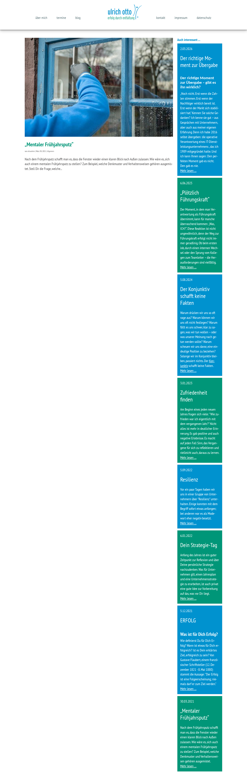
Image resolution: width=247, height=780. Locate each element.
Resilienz (189, 479)
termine (61, 17)
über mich (41, 17)
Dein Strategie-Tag (198, 545)
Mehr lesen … (188, 170)
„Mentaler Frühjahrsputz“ (49, 144)
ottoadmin (31, 151)
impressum (181, 17)
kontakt (160, 17)
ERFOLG (188, 620)
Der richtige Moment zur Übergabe (199, 61)
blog (77, 17)
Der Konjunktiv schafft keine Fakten (195, 295)
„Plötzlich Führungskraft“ (195, 196)
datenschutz (204, 17)
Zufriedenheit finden (193, 396)
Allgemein (50, 151)
